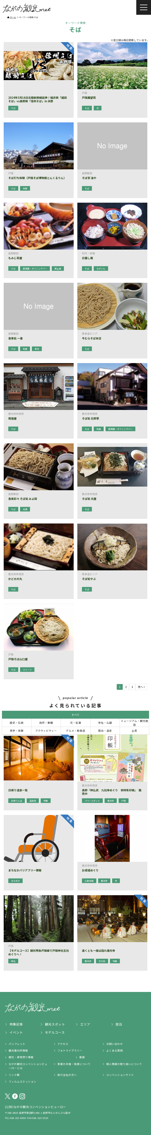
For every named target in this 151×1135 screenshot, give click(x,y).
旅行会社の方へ (67, 1075)
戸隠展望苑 (89, 97)
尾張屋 (12, 418)
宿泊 (118, 1024)
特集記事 (16, 1024)
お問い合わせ (114, 1044)
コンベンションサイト (120, 1075)
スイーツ (27, 669)
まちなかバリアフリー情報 (24, 870)
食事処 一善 (15, 338)
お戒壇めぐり (90, 870)
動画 (82, 1057)
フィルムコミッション (22, 1081)
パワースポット (92, 800)
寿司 (37, 348)
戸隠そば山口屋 (18, 659)
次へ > (141, 687)
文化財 (102, 961)
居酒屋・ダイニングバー (35, 268)
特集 (45, 800)
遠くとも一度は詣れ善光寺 (98, 950)
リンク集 (14, 1075)
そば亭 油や (89, 178)
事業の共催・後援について (74, 1064)
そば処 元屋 (89, 499)
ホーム (13, 17)
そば (13, 108)
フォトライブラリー (69, 1050)
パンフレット (17, 1044)
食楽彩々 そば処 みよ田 (22, 499)
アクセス (62, 1044)
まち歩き (15, 880)
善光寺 (110, 800)
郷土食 (58, 268)
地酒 (25, 509)
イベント (16, 1032)
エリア (85, 1024)
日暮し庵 (87, 258)
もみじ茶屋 (15, 258)
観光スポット (55, 1024)
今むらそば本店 (91, 338)
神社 (13, 961)
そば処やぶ (89, 579)
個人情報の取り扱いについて (124, 1064)
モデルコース (55, 1032)
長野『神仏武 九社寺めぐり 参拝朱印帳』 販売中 (111, 792)
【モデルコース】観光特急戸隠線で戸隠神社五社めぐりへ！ (38, 952)
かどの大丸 (15, 579)
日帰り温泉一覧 (18, 790)
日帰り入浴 (16, 800)
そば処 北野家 (90, 418)
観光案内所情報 (18, 1050)
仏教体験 (89, 880)
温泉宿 (32, 800)
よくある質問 (114, 1050)
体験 (25, 188)
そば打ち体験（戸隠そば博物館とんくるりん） (37, 178)
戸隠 (123, 800)
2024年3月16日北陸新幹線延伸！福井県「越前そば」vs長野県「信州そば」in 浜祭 (37, 99)
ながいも (100, 268)
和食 (25, 348)
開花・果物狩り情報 (21, 1057)
